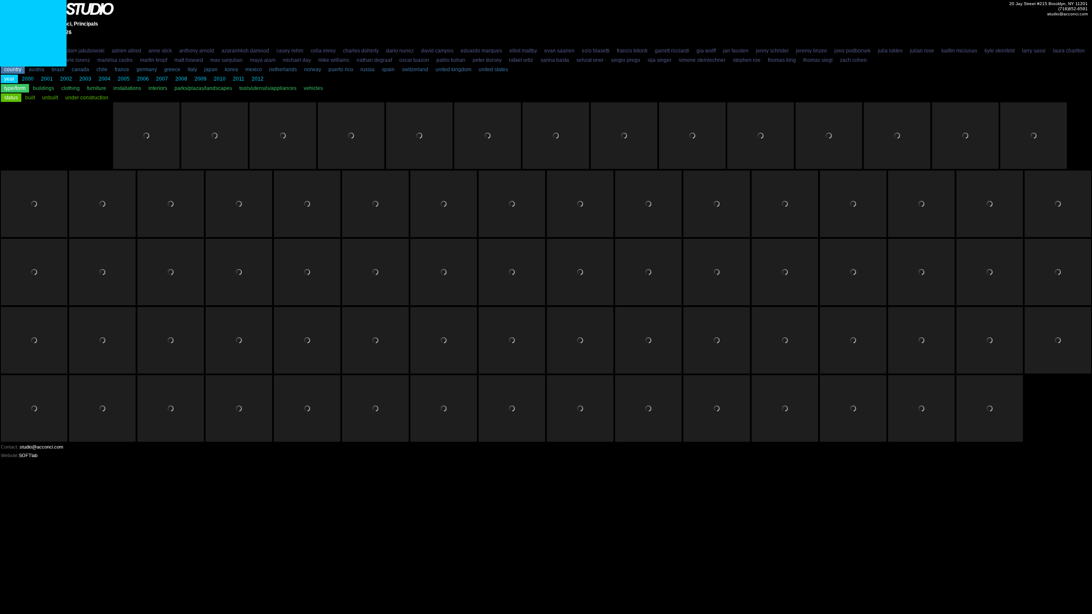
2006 (143, 79)
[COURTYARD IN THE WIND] (33, 33)
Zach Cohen (853, 60)
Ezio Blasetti (596, 51)
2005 (124, 79)
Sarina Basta (554, 60)
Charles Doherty (361, 51)
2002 (66, 79)
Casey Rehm (289, 51)
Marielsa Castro (115, 60)
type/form (15, 88)
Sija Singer (659, 60)
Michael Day (297, 60)
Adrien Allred (126, 51)
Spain (388, 69)
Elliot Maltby (523, 51)
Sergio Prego (625, 60)
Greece (172, 69)
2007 (162, 79)
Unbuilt (50, 98)
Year (9, 79)
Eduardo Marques (481, 51)
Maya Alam (263, 60)
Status (11, 98)
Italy (192, 69)
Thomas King (782, 60)
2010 (220, 79)
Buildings (43, 88)
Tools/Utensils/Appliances (267, 88)
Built (30, 98)
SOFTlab (28, 455)
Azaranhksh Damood (245, 51)
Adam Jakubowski (84, 51)
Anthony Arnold (196, 51)
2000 (28, 79)
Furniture (96, 88)
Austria (36, 69)
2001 (47, 79)
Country (12, 69)
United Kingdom (453, 69)
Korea (231, 69)
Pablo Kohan (450, 60)
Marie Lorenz (75, 60)
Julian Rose (922, 51)
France (122, 69)
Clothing (70, 88)
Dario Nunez (400, 51)
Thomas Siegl (818, 60)
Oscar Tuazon (414, 60)
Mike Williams (333, 60)
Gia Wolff (706, 51)
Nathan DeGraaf (374, 60)
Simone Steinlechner (702, 60)
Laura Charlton (1069, 51)
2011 (238, 79)
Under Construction (86, 98)
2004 (104, 79)
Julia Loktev (890, 51)
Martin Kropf (153, 60)
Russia (367, 69)
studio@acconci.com (1067, 14)
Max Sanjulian (226, 60)
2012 (258, 79)
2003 (85, 79)
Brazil (58, 69)
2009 (200, 79)
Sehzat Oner (590, 60)
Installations (127, 88)
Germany (146, 69)
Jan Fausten (736, 51)
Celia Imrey (323, 51)
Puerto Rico (340, 69)
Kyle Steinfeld (1000, 51)
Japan (211, 69)
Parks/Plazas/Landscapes (203, 88)
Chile (101, 69)
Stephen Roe (747, 60)
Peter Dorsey (487, 60)
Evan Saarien (559, 51)
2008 (181, 79)
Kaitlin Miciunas (959, 51)
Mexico (253, 69)
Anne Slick (160, 51)
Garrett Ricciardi (672, 51)
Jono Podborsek (852, 51)
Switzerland (415, 69)
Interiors (157, 88)
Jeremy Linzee (811, 51)
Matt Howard (188, 60)
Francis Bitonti (632, 51)
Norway (312, 69)
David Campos (437, 51)
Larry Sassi (1034, 51)
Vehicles (313, 88)
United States (493, 69)
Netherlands (283, 69)
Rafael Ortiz (521, 60)
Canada (80, 69)
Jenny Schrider (772, 51)
